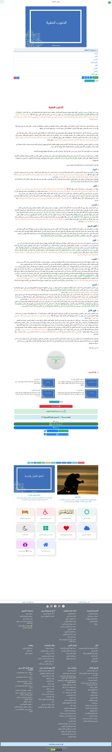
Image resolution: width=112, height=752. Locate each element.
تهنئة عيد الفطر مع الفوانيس (47, 673)
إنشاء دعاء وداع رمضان (48, 676)
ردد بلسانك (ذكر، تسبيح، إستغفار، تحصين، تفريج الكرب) (89, 683)
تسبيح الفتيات (94, 692)
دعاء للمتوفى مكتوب (70, 619)
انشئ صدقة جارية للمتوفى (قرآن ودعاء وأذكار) (67, 640)
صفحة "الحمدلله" (93, 716)
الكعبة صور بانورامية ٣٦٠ (69, 692)
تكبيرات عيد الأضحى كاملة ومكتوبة (67, 729)
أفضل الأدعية (72, 718)
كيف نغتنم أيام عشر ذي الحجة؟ (46, 658)
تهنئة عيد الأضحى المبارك (47, 694)
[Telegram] (63, 606)
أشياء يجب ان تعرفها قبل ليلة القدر (67, 723)
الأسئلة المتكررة (93, 621)
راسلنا (96, 624)
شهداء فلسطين (72, 736)
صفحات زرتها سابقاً (93, 616)
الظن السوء (94, 62)
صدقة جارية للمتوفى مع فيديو (68, 626)
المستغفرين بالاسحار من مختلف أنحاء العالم (24, 622)
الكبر (96, 56)
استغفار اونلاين (28, 653)
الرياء (96, 53)
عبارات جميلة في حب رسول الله (67, 716)
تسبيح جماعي (29, 613)
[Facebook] (55, 606)
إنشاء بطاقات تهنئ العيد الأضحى (46, 707)
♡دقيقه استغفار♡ (93, 680)
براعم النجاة (73, 697)
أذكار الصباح (94, 651)
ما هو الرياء (64, 463)
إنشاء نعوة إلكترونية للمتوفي (68, 726)
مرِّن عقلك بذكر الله (71, 690)
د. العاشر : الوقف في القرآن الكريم (23, 707)
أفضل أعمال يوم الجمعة (48, 656)
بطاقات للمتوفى (72, 629)
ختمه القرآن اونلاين (27, 648)
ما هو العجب (74, 463)
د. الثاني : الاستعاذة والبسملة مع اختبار (24, 678)
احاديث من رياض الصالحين (47, 651)
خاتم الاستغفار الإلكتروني (91, 713)
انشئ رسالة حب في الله (48, 704)
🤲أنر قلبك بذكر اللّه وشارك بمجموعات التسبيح (25, 626)
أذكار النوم (95, 658)
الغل (96, 65)
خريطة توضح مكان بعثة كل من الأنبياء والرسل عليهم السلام (68, 676)
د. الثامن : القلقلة (28, 701)
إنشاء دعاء (73, 705)
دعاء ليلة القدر (50, 681)
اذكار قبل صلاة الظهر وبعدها (90, 653)
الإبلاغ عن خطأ (55, 406)
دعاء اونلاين (29, 651)
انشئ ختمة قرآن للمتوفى (69, 634)
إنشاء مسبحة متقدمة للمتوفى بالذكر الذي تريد (88, 674)
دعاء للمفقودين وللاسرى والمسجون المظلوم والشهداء (67, 681)
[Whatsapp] (59, 606)
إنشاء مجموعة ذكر (27, 619)
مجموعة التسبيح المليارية (26, 616)
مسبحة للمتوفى (72, 613)
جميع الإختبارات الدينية (70, 710)
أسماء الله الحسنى (71, 695)
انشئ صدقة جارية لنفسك (69, 673)
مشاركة (56, 427)
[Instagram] (51, 606)
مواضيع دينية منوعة (89, 81)
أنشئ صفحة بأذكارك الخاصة (90, 721)
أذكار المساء (94, 656)
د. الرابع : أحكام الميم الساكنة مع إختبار (24, 686)
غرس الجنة (95, 703)
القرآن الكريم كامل (71, 653)
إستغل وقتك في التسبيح (91, 708)
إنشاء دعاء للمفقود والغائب (69, 684)
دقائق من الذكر (94, 687)
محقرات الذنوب (81, 463)
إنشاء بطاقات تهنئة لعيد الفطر (46, 670)
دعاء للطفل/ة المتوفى (70, 631)
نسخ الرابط (95, 77)
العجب (95, 68)
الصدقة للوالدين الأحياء (70, 700)
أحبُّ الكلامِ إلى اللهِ (93, 690)
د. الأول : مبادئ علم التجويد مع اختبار (24, 673)
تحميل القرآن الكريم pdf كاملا (68, 648)
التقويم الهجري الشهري (70, 708)
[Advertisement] (56, 93)
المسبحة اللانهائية (93, 700)
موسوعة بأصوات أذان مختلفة (68, 731)
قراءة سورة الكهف (71, 658)
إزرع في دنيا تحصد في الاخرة (90, 718)
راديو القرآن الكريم (71, 656)
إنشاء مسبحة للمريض (48, 613)
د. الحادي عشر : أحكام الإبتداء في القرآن (23, 710)
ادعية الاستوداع (94, 710)
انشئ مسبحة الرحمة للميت (69, 624)
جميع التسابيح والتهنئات (92, 619)
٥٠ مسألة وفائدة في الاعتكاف (46, 664)
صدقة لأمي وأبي (72, 637)
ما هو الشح (69, 463)
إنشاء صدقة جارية (71, 616)
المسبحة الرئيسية (93, 613)
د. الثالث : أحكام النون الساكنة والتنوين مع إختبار (24, 682)
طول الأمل (94, 74)
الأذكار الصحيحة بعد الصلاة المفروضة (88, 648)
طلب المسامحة (50, 696)
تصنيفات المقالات (49, 648)
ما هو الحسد (58, 463)
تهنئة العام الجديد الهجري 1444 (46, 699)
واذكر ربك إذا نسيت (93, 677)
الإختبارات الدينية (71, 670)
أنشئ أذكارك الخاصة (92, 670)
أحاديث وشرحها (50, 653)
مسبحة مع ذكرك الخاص (91, 705)
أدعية (52, 702)
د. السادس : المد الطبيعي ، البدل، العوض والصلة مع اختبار (23, 693)
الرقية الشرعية (72, 721)
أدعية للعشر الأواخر (49, 661)
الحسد (95, 59)
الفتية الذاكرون (94, 697)
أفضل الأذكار (94, 661)
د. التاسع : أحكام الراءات (26, 704)
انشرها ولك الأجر (57, 424)
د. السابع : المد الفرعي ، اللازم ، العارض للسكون (24, 698)
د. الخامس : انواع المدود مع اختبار (23, 690)
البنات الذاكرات (94, 695)
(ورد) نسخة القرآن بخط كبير (68, 651)
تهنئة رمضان (51, 683)
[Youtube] (47, 606)
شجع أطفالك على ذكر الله (69, 687)
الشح (95, 71)
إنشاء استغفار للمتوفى (70, 621)
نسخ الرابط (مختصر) (63, 431)
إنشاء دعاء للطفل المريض (47, 616)
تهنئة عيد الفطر (50, 678)
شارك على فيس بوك (52, 431)
